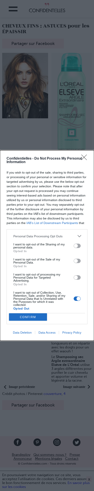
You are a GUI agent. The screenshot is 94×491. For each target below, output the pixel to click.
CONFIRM (28, 317)
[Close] (85, 159)
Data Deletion (22, 332)
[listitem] (47, 236)
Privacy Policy (71, 332)
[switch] (77, 246)
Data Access (47, 332)
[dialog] (47, 245)
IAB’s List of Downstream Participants (52, 223)
